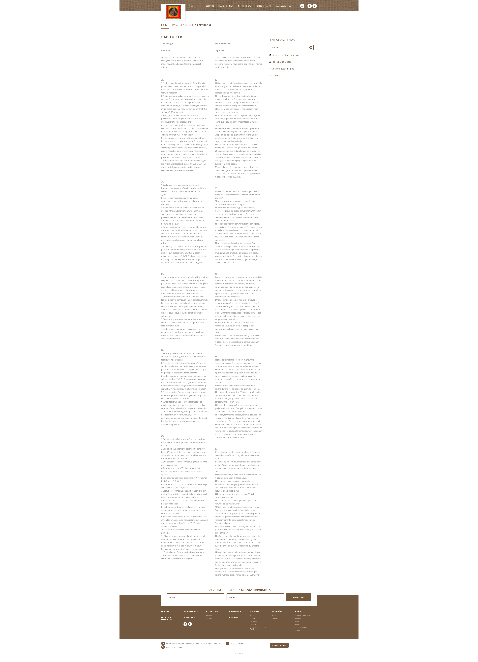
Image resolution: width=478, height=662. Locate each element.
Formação (298, 618)
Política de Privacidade (166, 618)
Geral (297, 621)
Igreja (297, 624)
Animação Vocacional (303, 615)
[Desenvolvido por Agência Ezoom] (239, 654)
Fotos (274, 615)
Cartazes (253, 621)
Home (165, 25)
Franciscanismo (182, 25)
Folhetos (253, 624)
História (209, 618)
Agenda (209, 615)
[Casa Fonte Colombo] (173, 12)
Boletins (253, 618)
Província (298, 630)
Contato (165, 611)
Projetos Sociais (301, 627)
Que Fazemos (189, 617)
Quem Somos (233, 617)
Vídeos (275, 618)
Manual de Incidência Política (258, 628)
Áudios (252, 615)
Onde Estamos (234, 611)
